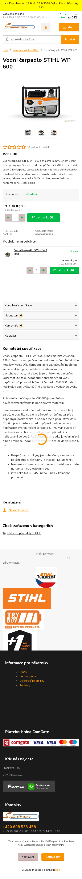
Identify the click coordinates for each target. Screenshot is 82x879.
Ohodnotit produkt (39, 147)
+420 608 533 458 (13, 14)
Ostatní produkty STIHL (26, 50)
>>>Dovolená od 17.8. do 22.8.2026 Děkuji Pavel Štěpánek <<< (41, 5)
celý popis (28, 183)
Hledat (70, 39)
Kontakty (25, 685)
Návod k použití (18, 510)
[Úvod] (19, 27)
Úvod (5, 50)
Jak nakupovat (28, 676)
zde (57, 869)
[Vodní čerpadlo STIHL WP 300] (7, 254)
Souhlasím (52, 857)
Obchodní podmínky (32, 681)
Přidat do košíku (43, 217)
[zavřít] (76, 4)
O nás (23, 672)
